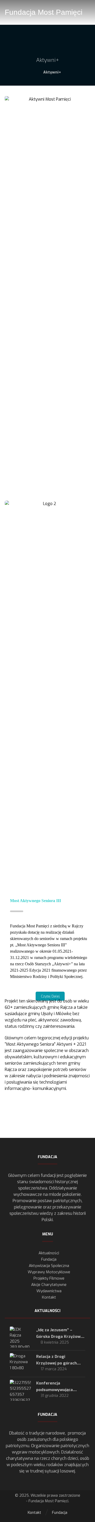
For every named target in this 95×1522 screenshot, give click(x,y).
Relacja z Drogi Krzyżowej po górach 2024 (56, 1363)
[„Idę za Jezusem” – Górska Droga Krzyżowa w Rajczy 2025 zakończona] (20, 1337)
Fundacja (48, 1259)
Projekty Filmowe (49, 1278)
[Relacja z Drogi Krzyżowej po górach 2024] (20, 1363)
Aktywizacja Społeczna (49, 1265)
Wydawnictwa (48, 1291)
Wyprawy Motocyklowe (49, 1272)
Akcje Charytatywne (48, 1284)
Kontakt (49, 1297)
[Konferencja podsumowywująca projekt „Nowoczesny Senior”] (20, 1390)
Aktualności (49, 1253)
